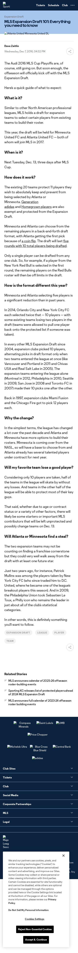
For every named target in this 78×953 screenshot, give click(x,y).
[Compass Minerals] (24, 726)
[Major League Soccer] (6, 842)
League (42, 632)
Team (10, 641)
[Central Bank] (62, 746)
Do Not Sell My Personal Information (28, 910)
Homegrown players (36, 207)
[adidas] (37, 758)
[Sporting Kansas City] (6, 5)
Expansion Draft (18, 632)
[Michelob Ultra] (17, 746)
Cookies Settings (34, 919)
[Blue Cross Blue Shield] (40, 750)
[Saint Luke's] (44, 722)
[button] (72, 5)
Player (59, 632)
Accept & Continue (36, 939)
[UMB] (60, 722)
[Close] (63, 856)
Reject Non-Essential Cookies (35, 929)
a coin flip (29, 241)
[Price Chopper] (38, 734)
